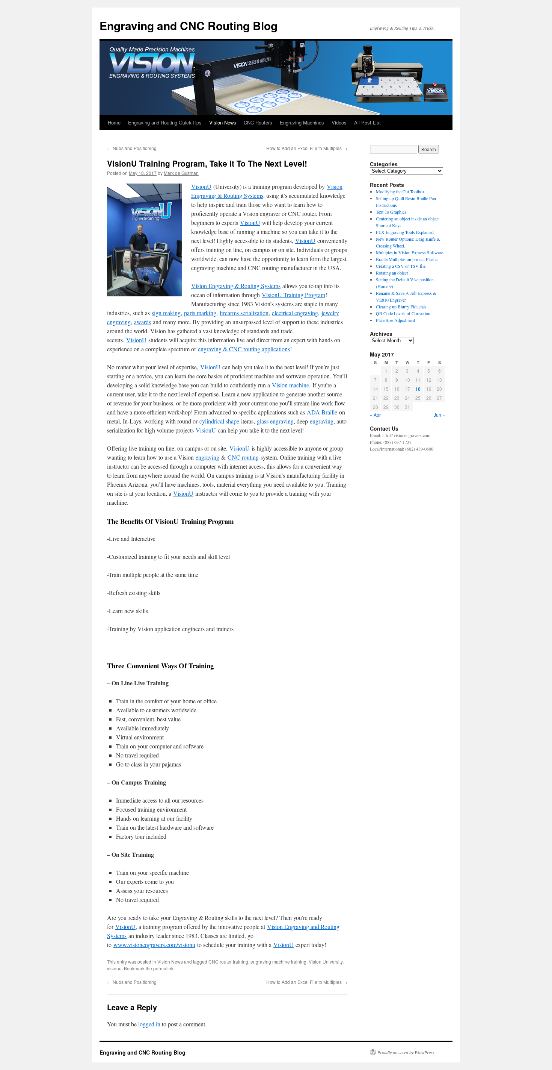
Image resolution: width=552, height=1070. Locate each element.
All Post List (367, 122)
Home (114, 122)
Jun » (439, 414)
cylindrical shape (219, 421)
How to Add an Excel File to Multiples (306, 148)
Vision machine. (291, 385)
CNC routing (243, 457)
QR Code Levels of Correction (404, 313)
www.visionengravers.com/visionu (154, 945)
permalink (163, 968)
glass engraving (275, 421)
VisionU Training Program (293, 295)
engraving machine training (278, 961)
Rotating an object (392, 273)
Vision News (222, 122)
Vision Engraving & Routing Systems (236, 286)
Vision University (325, 961)
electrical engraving (295, 313)
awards (142, 322)
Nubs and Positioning (132, 148)
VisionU (201, 186)
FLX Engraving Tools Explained (405, 232)
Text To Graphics (391, 212)
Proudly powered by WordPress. (406, 1052)
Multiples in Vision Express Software (409, 252)
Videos (339, 122)
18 (418, 389)
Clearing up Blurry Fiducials (401, 307)
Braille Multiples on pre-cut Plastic (406, 259)
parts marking (200, 313)
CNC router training (228, 961)
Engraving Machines (302, 122)
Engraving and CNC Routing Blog (189, 25)
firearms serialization (244, 313)
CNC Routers (258, 122)
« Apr (375, 414)
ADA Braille (322, 412)
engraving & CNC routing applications (244, 349)
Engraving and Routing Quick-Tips (165, 122)
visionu (114, 968)
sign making (166, 313)
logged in (149, 1024)
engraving (321, 421)
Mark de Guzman (181, 173)
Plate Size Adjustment (395, 320)
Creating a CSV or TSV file (400, 266)
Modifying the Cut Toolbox (400, 191)
